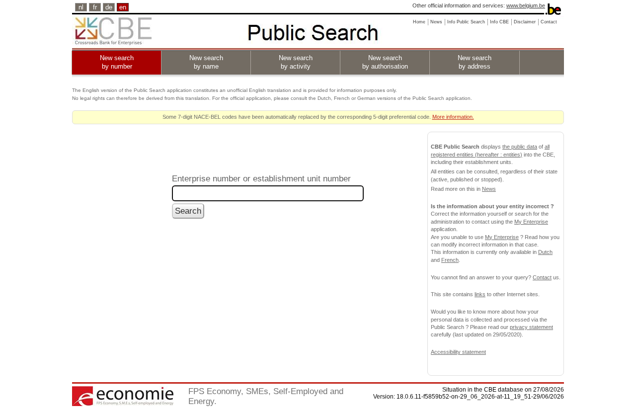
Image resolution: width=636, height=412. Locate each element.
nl (81, 7)
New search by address (474, 62)
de (108, 7)
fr (95, 7)
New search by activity (296, 62)
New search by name (206, 62)
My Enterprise (531, 222)
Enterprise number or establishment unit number (261, 178)
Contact (542, 277)
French (450, 260)
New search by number (117, 62)
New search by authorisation (385, 62)
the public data (519, 147)
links (480, 294)
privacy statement (531, 327)
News (489, 189)
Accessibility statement (458, 352)
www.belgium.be (525, 5)
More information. (453, 117)
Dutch (545, 252)
